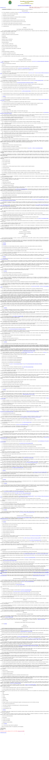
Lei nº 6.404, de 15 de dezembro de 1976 (35, 540)
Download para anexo (3, 732)
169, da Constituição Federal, (40, 199)
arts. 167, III (34, 199)
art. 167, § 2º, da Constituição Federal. (15, 683)
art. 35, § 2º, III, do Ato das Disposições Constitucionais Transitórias (28, 645)
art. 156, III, (45, 352)
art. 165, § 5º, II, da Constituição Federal (24, 68)
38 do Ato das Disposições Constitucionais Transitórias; (8, 200)
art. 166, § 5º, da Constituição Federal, (43, 218)
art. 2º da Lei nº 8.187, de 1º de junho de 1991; (10, 560)
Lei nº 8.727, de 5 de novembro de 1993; (42, 553)
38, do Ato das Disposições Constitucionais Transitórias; (34, 363)
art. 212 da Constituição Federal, (38, 80)
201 (11, 491)
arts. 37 (47, 199)
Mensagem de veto (3, 7)
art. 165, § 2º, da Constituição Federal (24, 12)
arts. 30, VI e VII (34, 286)
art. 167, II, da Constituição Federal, (23, 636)
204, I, (39, 286)
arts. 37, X (22, 581)
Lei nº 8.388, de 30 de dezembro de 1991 (32, 462)
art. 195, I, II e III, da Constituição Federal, (22, 424)
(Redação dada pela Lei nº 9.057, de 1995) (29, 350)
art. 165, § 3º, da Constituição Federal (30, 684)
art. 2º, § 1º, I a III (31, 72)
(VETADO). (4, 244)
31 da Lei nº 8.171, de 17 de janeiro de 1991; (33, 411)
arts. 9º (36, 496)
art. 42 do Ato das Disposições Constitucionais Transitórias (25, 82)
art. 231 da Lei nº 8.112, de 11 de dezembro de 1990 (26, 496)
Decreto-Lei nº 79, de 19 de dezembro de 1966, (6, 411)
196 (8, 491)
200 (37, 286)
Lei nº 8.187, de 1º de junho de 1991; (28, 457)
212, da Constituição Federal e (18, 363)
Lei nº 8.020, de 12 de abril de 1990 (18, 316)
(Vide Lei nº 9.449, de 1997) (41, 619)
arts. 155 (23, 352)
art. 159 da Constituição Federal (27, 422)
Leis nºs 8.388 (38, 204)
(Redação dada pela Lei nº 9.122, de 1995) (26, 631)
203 (12, 491)
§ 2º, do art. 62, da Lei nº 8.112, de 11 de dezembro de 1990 (21, 591)
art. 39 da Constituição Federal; (20, 584)
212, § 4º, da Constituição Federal (19, 491)
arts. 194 (5, 491)
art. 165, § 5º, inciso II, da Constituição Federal (24, 517)
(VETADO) (4, 96)
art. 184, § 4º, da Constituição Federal (30, 557)
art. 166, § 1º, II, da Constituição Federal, (34, 638)
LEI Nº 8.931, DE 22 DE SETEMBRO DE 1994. (24, 5)
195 (7, 491)
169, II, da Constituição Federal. (29, 581)
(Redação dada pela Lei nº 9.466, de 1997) (39, 575)
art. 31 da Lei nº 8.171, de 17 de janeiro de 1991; (26, 443)
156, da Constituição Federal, (29, 352)
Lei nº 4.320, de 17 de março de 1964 (35, 535)
